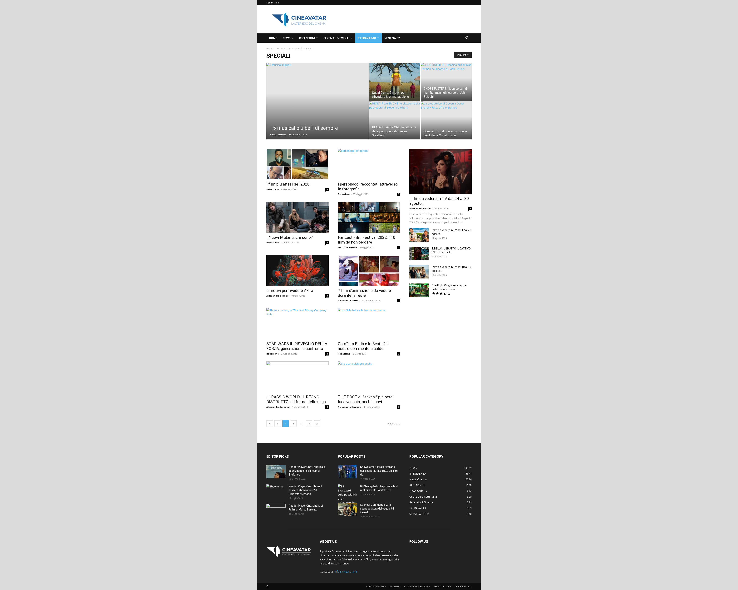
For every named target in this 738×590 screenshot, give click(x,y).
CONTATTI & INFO (376, 586)
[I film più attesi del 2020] (297, 164)
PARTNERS (395, 586)
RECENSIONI (307, 38)
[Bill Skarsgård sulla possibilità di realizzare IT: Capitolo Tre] (347, 494)
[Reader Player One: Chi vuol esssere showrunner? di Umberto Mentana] (276, 491)
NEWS (286, 38)
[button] (467, 38)
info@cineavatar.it (346, 571)
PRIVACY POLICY (442, 586)
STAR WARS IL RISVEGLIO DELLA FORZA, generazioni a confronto (296, 346)
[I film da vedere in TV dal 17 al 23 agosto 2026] (419, 235)
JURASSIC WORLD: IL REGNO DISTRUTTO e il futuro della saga (296, 399)
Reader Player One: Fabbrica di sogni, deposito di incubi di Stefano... (307, 470)
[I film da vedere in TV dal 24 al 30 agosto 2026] (440, 171)
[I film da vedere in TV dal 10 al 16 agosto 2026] (419, 271)
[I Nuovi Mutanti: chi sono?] (297, 217)
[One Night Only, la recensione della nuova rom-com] (419, 290)
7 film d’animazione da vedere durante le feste (364, 293)
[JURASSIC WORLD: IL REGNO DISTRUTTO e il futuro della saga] (297, 376)
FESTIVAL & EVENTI (336, 38)
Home (269, 48)
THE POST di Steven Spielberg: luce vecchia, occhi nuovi (365, 399)
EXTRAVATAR (367, 38)
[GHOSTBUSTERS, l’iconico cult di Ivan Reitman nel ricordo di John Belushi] (446, 82)
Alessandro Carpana (278, 406)
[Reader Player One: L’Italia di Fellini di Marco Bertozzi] (276, 510)
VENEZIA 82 (392, 38)
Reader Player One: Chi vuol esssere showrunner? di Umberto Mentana (305, 490)
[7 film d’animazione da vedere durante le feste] (369, 270)
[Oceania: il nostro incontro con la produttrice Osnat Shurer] (446, 120)
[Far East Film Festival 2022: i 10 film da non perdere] (369, 217)
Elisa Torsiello (278, 134)
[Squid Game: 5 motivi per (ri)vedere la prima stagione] (394, 82)
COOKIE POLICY (463, 586)
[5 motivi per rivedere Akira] (297, 270)
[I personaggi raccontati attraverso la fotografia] (369, 164)
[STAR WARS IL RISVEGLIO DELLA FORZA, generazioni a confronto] (297, 323)
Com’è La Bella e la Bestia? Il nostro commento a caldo (363, 346)
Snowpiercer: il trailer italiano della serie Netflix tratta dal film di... (379, 470)
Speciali (298, 48)
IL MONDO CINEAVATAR (417, 586)
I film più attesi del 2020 (288, 184)
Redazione (272, 189)
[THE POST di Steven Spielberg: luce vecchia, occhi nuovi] (369, 376)
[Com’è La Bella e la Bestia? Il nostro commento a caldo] (369, 323)
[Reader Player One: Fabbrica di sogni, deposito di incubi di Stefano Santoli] (276, 471)
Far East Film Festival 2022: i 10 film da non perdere (366, 239)
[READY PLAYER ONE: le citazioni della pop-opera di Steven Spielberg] (394, 120)
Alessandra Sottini (277, 295)
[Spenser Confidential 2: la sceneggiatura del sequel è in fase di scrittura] (347, 509)
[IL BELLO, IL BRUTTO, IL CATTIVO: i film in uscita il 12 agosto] (419, 253)
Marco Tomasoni (347, 247)
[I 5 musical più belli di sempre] (317, 97)
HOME (273, 38)
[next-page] (317, 423)
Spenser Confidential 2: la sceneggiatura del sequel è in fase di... (377, 508)
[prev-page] (269, 423)
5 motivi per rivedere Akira (289, 290)
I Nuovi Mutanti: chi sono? (289, 237)
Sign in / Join (272, 2)
